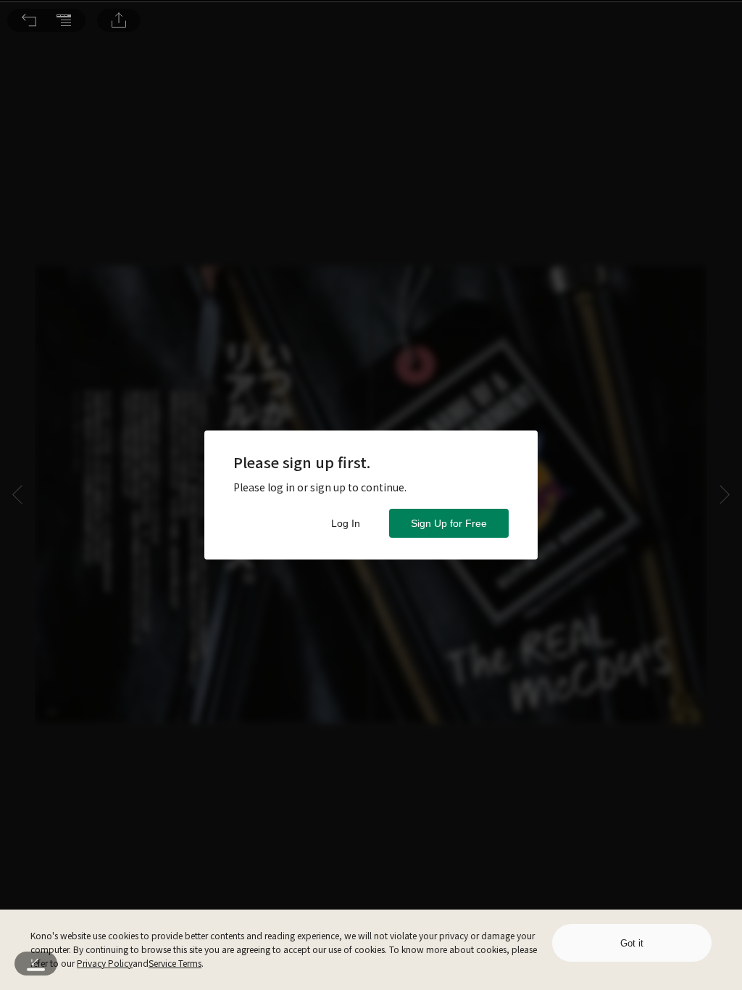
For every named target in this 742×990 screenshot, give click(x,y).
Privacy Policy (105, 963)
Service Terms (175, 963)
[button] (29, 20)
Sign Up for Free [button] (449, 523)
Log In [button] (345, 523)
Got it (631, 943)
